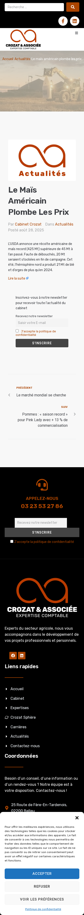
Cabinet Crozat (28, 224)
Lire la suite (16, 278)
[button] (77, 817)
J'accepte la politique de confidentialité (36, 333)
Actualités (22, 59)
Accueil (7, 59)
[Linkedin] (74, 21)
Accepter (42, 874)
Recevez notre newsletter (34, 316)
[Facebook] (13, 655)
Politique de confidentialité (43, 909)
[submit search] (72, 7)
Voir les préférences (42, 899)
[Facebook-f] (63, 21)
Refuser (42, 886)
